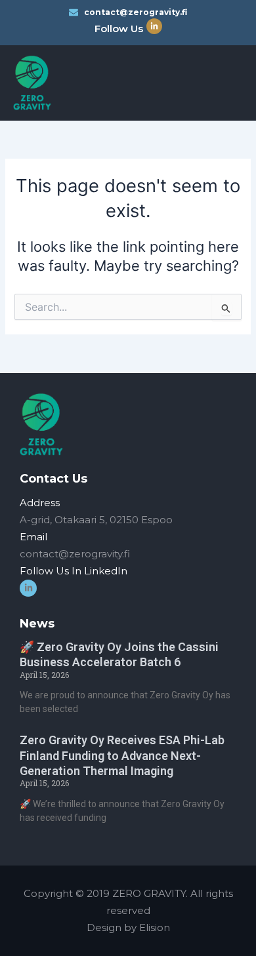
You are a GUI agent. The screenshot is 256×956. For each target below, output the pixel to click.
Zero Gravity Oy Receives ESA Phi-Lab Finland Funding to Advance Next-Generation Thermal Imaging (122, 755)
